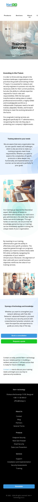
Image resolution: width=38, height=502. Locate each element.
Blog (19, 419)
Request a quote (19, 341)
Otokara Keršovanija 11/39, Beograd (20, 394)
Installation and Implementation (19, 462)
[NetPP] (11, 5)
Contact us (7, 369)
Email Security (19, 444)
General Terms (19, 426)
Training (19, 468)
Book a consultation (19, 335)
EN (6, 29)
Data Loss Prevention (19, 447)
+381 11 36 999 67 (19, 398)
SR (9, 29)
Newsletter (19, 486)
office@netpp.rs (20, 401)
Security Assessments (19, 465)
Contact (19, 416)
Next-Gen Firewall (19, 441)
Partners (19, 423)
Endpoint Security (19, 437)
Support (19, 459)
